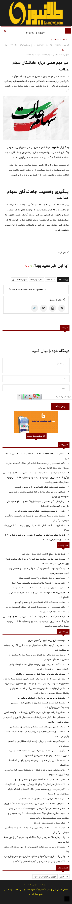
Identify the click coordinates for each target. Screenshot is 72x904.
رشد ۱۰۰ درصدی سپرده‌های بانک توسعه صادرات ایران (40, 511)
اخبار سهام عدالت (36, 279)
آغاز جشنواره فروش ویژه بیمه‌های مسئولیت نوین (42, 799)
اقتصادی (55, 40)
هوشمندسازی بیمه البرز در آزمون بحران (46, 640)
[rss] (24, 885)
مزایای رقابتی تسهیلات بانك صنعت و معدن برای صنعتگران (37, 727)
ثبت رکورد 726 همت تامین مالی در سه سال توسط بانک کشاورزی (34, 804)
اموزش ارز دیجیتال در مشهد (45, 876)
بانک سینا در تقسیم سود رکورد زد (49, 823)
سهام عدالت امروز (19, 279)
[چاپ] (62, 49)
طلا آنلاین (64, 876)
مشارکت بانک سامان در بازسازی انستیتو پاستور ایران (40, 698)
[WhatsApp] (52, 308)
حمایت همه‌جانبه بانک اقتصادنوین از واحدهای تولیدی (40, 487)
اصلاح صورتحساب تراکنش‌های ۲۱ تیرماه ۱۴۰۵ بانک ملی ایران (37, 808)
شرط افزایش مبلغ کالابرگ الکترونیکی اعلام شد (43, 554)
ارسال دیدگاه (60, 406)
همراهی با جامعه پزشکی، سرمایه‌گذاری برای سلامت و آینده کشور (34, 712)
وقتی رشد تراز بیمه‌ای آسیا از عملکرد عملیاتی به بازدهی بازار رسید (34, 856)
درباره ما (43, 885)
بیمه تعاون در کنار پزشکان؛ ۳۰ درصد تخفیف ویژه (42, 578)
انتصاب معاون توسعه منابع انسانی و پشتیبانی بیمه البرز (38, 583)
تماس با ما (32, 885)
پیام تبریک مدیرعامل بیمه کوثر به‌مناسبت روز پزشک (40, 674)
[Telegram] (61, 308)
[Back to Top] (66, 898)
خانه (65, 40)
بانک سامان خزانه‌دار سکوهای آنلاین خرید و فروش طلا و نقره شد (34, 784)
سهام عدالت (50, 279)
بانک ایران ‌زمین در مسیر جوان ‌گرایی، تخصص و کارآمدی (39, 861)
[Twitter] (43, 308)
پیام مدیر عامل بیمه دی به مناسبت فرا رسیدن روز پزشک (38, 588)
